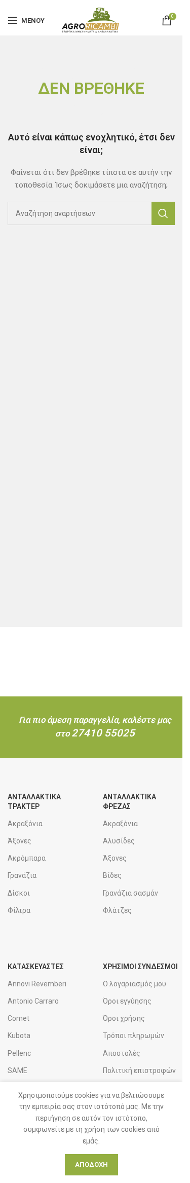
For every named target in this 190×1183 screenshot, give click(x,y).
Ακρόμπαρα (27, 858)
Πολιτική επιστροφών (139, 1070)
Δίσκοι (19, 893)
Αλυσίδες (119, 841)
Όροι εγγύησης (127, 1001)
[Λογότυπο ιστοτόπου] (91, 20)
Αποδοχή (91, 1164)
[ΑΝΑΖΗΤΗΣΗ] (163, 213)
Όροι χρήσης (124, 1018)
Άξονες (19, 841)
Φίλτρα (19, 910)
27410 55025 (103, 733)
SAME (17, 1070)
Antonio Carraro (33, 1001)
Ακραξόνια (25, 824)
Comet (18, 1018)
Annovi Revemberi (37, 984)
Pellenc (19, 1053)
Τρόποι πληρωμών (133, 1035)
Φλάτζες (117, 910)
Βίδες (112, 875)
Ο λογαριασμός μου (134, 984)
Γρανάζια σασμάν (130, 893)
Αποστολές (121, 1053)
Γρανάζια (22, 875)
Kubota (19, 1035)
